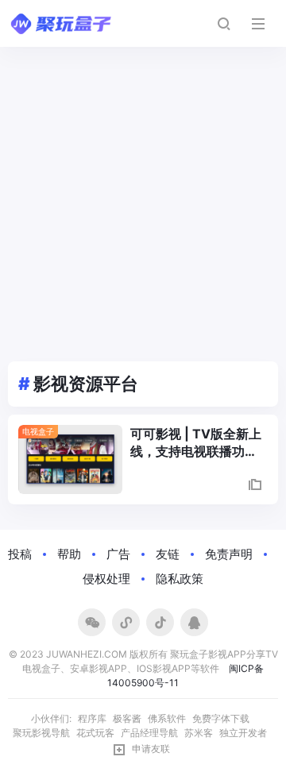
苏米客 (198, 733)
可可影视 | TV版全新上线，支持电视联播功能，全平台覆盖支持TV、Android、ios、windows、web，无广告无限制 (197, 443)
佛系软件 (167, 718)
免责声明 (229, 554)
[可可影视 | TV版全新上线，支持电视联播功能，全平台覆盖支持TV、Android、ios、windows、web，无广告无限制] (70, 459)
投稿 (20, 554)
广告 (118, 554)
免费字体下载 (220, 718)
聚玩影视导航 (41, 733)
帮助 (69, 554)
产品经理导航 (149, 733)
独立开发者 (243, 733)
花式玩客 (95, 733)
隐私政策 (179, 578)
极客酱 (127, 718)
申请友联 (151, 749)
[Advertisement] (143, 198)
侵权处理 (106, 578)
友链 (168, 554)
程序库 (92, 718)
